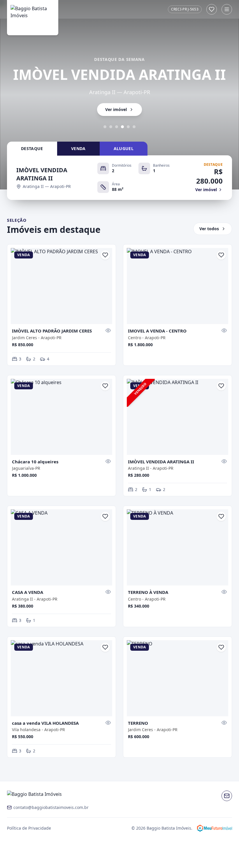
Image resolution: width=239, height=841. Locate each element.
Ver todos (209, 228)
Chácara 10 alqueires (35, 462)
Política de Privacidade (29, 828)
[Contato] (227, 796)
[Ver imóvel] (108, 330)
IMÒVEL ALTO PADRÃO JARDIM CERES (52, 331)
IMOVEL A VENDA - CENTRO (157, 331)
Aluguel (123, 148)
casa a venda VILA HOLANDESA (45, 723)
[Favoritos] (211, 9)
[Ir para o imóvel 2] (110, 126)
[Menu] (227, 9)
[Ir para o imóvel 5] (128, 126)
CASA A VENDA (27, 592)
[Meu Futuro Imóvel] (214, 828)
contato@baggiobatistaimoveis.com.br (51, 807)
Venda (78, 148)
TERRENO (138, 723)
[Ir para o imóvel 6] (134, 126)
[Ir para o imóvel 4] (122, 126)
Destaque (32, 148)
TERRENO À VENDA (148, 592)
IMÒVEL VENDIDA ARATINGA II (161, 462)
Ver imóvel (116, 109)
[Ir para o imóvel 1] (104, 126)
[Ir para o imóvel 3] (116, 126)
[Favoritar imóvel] (105, 255)
